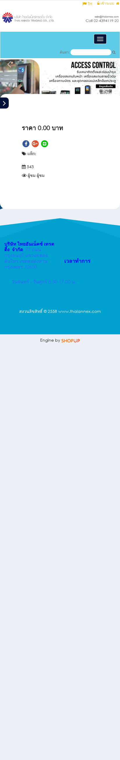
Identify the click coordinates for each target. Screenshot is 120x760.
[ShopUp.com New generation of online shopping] (70, 340)
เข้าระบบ (107, 3)
